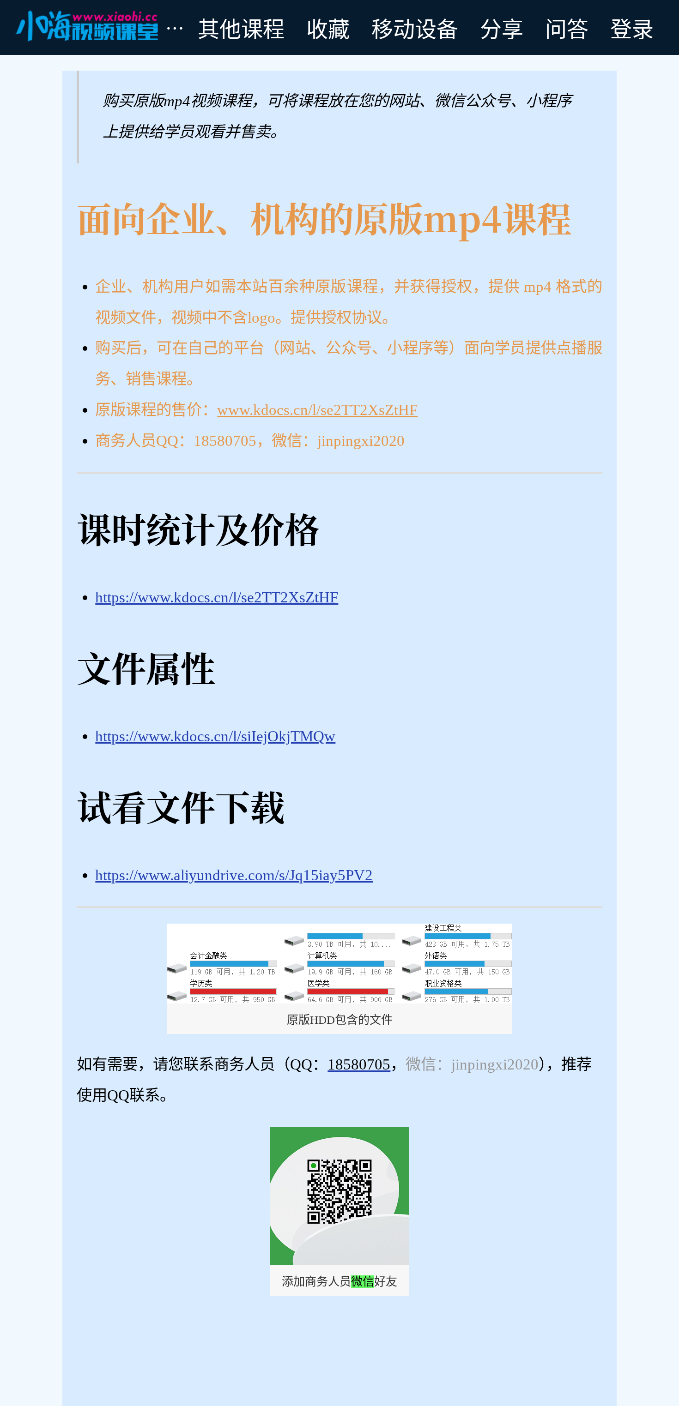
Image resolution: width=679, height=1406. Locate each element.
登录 (632, 27)
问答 (566, 27)
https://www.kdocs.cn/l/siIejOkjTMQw (215, 736)
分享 (501, 27)
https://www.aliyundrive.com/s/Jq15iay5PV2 (234, 874)
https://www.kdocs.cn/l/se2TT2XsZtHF (216, 597)
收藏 (328, 27)
